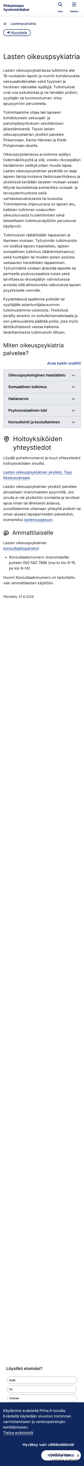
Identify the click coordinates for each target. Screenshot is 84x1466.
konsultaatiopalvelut (21, 548)
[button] (42, 1380)
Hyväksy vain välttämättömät (48, 1444)
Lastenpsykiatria (23, 24)
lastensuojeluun (38, 520)
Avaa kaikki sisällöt (64, 363)
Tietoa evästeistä (18, 1433)
